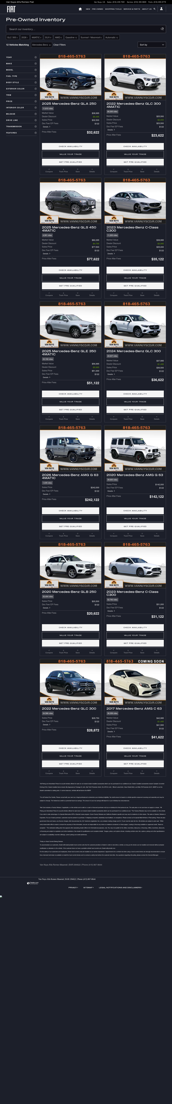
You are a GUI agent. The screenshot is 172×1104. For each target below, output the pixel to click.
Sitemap (87, 887)
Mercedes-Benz (40, 44)
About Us (147, 9)
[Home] (12, 9)
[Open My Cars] (161, 9)
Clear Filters (59, 44)
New (88, 9)
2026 (24, 37)
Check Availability (70, 146)
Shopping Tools (113, 9)
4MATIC (36, 37)
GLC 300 (12, 37)
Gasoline (71, 37)
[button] (70, 108)
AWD (58, 37)
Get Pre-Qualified (70, 162)
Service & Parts (132, 9)
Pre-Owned (97, 9)
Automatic (111, 37)
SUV (48, 37)
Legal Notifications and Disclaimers (120, 887)
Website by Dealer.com (32, 883)
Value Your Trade (70, 154)
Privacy (72, 887)
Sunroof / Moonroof (91, 37)
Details (45, 127)
